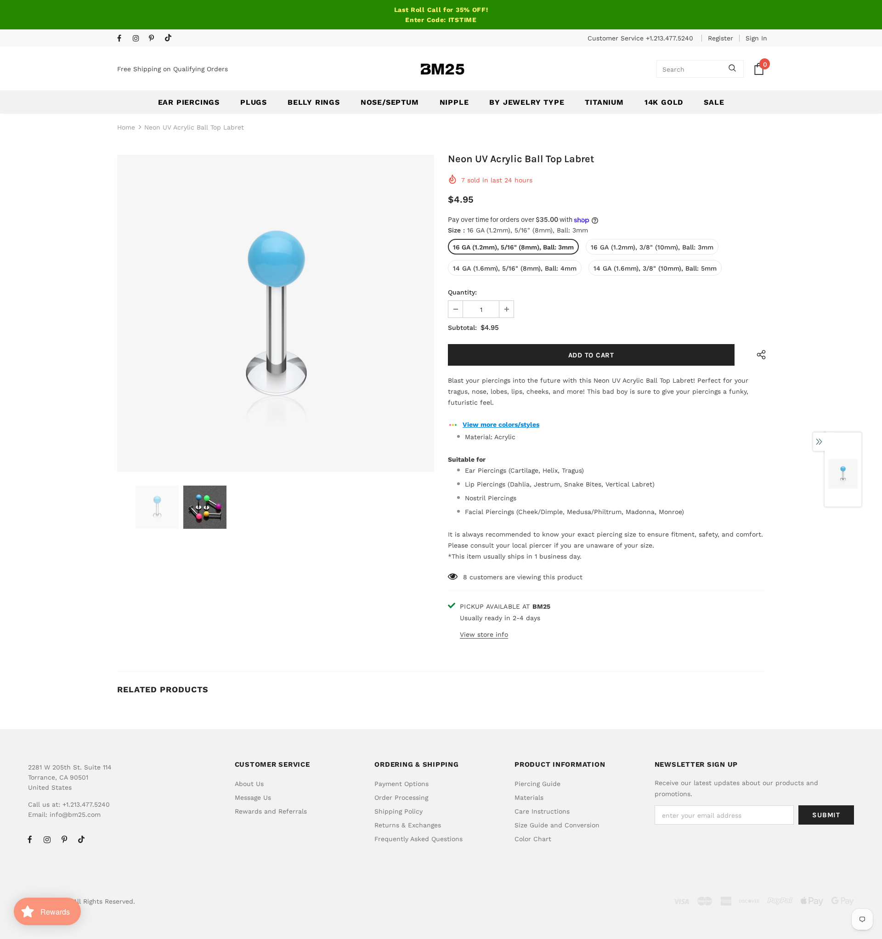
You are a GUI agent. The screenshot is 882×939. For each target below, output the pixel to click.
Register (720, 38)
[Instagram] (138, 39)
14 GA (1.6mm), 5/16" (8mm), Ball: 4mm (515, 268)
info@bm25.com (75, 814)
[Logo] (442, 69)
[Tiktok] (170, 38)
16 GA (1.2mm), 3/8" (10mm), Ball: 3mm (652, 247)
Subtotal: (462, 327)
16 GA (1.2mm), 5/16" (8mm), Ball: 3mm (513, 247)
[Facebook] (123, 39)
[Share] (759, 355)
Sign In (756, 38)
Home (126, 127)
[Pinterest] (154, 39)
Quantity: (462, 292)
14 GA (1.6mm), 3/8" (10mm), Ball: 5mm (655, 268)
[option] (275, 313)
